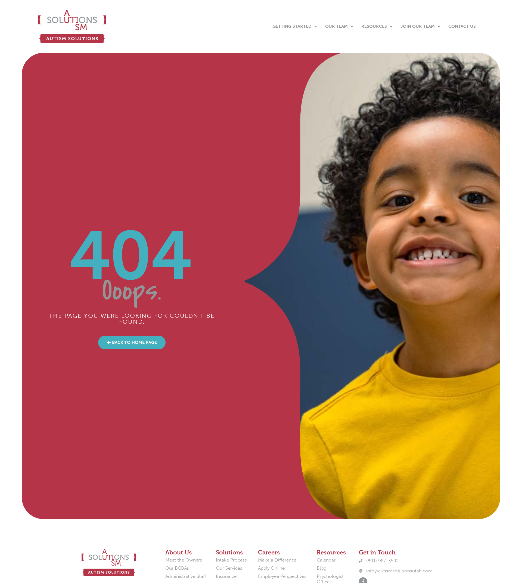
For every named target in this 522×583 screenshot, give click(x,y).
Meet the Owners (183, 560)
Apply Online (271, 568)
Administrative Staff (185, 576)
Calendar (326, 560)
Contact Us (462, 26)
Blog (322, 568)
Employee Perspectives (282, 576)
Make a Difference (277, 560)
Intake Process (231, 560)
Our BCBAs (177, 568)
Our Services (229, 568)
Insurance (226, 576)
